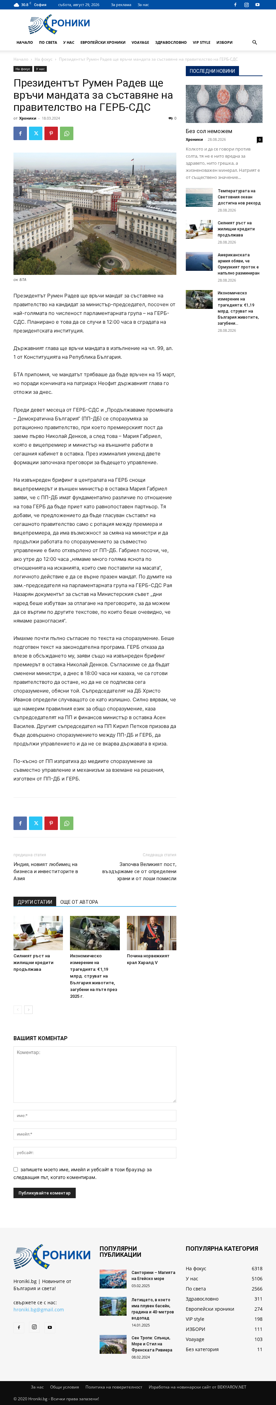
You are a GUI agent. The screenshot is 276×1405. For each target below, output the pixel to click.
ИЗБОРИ (224, 42)
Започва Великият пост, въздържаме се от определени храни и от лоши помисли (139, 871)
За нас (143, 4)
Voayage (140, 42)
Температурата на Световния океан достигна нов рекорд (239, 197)
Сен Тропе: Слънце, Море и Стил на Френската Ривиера (152, 1344)
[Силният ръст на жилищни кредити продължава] (38, 933)
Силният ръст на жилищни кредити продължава (33, 962)
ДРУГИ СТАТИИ (35, 902)
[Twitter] (35, 133)
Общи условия (64, 1387)
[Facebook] (235, 4)
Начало (24, 42)
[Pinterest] (51, 133)
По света (48, 42)
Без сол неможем (209, 131)
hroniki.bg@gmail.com (38, 1309)
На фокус (44, 59)
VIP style (201, 42)
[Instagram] (246, 4)
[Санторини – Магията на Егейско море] (113, 1279)
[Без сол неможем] (224, 104)
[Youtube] (257, 4)
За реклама (121, 4)
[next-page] (28, 1009)
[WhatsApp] (66, 133)
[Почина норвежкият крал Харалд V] (151, 933)
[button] (254, 42)
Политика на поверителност (113, 1387)
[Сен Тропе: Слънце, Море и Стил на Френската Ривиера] (113, 1344)
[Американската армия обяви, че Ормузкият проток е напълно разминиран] (199, 261)
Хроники (27, 118)
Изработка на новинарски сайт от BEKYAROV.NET (197, 1387)
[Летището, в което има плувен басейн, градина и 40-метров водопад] (113, 1306)
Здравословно (171, 42)
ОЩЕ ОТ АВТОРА (79, 902)
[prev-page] (17, 1009)
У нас (68, 42)
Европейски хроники (103, 42)
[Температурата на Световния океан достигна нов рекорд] (199, 197)
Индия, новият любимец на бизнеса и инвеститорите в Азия (45, 871)
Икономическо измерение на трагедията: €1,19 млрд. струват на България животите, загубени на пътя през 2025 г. (93, 976)
